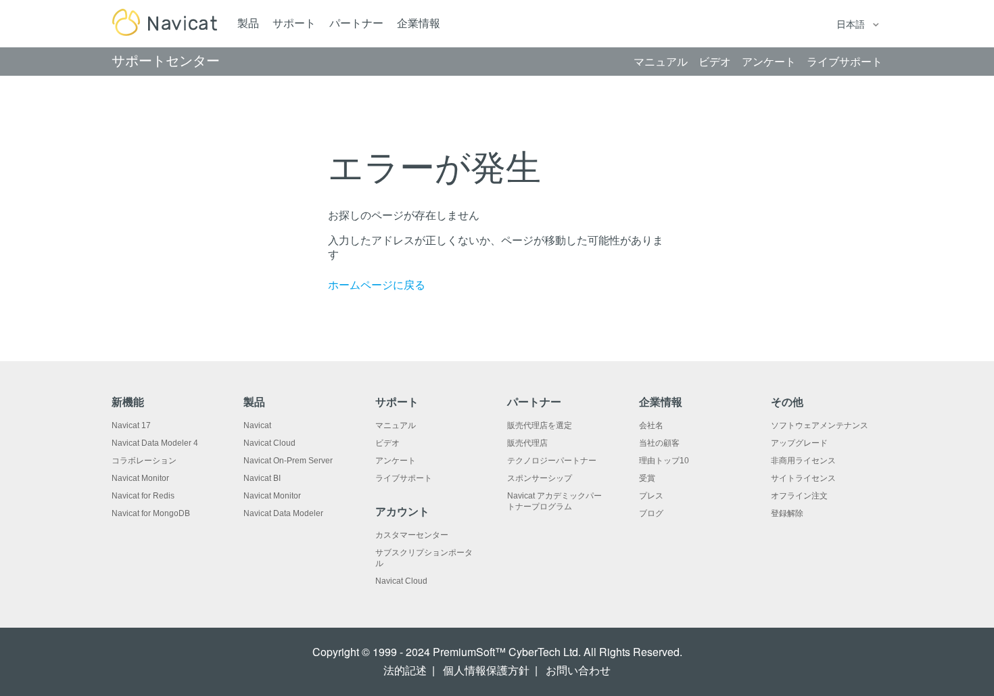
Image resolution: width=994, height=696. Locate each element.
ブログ (651, 513)
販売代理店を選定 (539, 425)
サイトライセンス (803, 478)
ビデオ (387, 443)
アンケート (395, 460)
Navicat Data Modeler (283, 513)
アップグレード (799, 443)
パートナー (356, 23)
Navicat (257, 425)
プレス (651, 496)
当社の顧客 (659, 443)
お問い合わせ (578, 670)
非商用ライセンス (803, 460)
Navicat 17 (131, 425)
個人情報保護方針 (486, 670)
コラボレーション (144, 460)
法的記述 (405, 670)
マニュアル (395, 425)
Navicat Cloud (269, 443)
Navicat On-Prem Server (288, 460)
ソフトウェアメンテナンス (819, 425)
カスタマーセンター (411, 535)
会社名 (651, 425)
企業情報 (418, 23)
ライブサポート (403, 478)
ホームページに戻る (376, 285)
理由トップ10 (664, 460)
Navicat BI (262, 478)
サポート (294, 23)
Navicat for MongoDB (151, 513)
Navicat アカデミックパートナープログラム (554, 501)
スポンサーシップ (539, 478)
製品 (248, 23)
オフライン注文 (799, 496)
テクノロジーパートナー (551, 460)
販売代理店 (527, 443)
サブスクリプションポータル (424, 558)
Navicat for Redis (143, 496)
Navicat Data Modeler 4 (155, 443)
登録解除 (787, 513)
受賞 (647, 478)
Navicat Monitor (140, 478)
